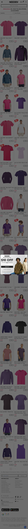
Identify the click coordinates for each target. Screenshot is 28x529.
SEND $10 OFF (7, 266)
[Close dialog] (26, 256)
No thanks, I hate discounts (7, 269)
